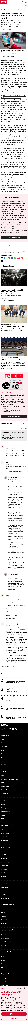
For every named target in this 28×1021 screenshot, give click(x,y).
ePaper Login (4, 985)
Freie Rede (4, 873)
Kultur (2, 750)
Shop (2, 963)
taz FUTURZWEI (5, 938)
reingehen (3, 876)
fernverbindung (5, 862)
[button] (26, 2)
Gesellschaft (4, 746)
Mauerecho (4, 869)
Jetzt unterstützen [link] (14, 237)
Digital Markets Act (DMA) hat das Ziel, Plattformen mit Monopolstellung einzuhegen (14, 98)
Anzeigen (3, 967)
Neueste (21, 423)
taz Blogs (3, 934)
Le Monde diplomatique (7, 942)
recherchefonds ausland (7, 840)
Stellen (3, 815)
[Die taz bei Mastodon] (10, 729)
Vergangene (4, 919)
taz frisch (3, 891)
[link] (3, 6)
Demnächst (4, 909)
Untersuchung (5, 70)
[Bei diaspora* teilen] (18, 258)
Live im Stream (5, 916)
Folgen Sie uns (4, 729)
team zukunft (4, 887)
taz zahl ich (4, 836)
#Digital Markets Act (16, 245)
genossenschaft (5, 833)
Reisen (2, 956)
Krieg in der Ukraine (6, 786)
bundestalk (4, 858)
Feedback (3, 978)
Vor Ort (3, 912)
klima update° (4, 865)
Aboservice (4, 982)
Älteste (25, 423)
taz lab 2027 (4, 923)
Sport (2, 754)
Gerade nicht (20, 988)
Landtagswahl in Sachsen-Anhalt (9, 779)
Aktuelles (3, 804)
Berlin (2, 757)
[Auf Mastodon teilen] (5, 258)
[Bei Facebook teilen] (12, 258)
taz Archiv (3, 945)
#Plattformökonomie (5, 245)
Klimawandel (4, 793)
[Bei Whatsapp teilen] (15, 258)
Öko (2, 743)
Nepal (2, 782)
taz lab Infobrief (5, 898)
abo (2, 829)
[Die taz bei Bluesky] (13, 729)
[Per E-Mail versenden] (2, 258)
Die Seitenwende (5, 811)
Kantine (3, 960)
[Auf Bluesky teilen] (8, 258)
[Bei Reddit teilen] (22, 258)
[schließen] (25, 988)
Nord (2, 761)
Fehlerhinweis (19, 252)
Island (2, 775)
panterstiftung (5, 844)
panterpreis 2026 (5, 847)
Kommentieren (10, 252)
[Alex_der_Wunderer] (5, 477)
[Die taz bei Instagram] (16, 729)
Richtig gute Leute (6, 790)
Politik (2, 739)
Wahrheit (3, 764)
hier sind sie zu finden (7, 439)
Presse (3, 818)
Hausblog (3, 808)
